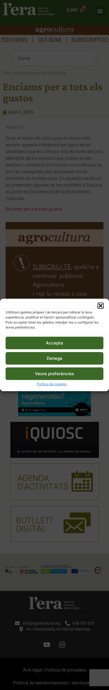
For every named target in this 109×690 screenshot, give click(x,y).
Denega (54, 358)
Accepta (54, 343)
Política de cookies (52, 384)
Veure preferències (54, 373)
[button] (100, 305)
